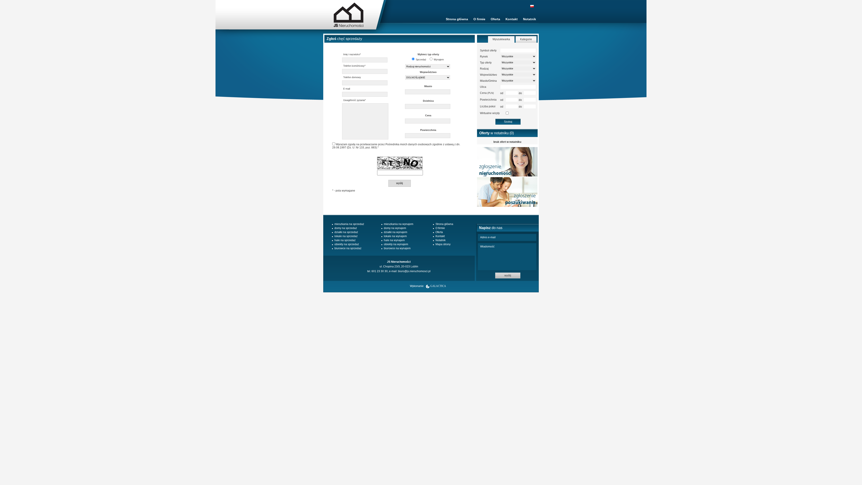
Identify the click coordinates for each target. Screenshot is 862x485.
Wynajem (439, 59)
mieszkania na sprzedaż (349, 224)
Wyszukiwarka (501, 39)
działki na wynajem (395, 232)
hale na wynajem (394, 240)
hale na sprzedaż (345, 240)
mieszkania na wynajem (398, 224)
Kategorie (526, 39)
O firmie (479, 19)
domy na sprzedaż (345, 228)
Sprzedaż (421, 59)
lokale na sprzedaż (346, 236)
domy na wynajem (395, 228)
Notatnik (529, 19)
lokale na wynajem (395, 236)
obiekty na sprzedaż (346, 244)
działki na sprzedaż (346, 232)
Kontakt (512, 19)
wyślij (507, 275)
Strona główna (457, 19)
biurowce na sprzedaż (347, 248)
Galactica (438, 286)
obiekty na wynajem (396, 244)
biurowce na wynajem (397, 248)
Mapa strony (443, 244)
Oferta (495, 19)
